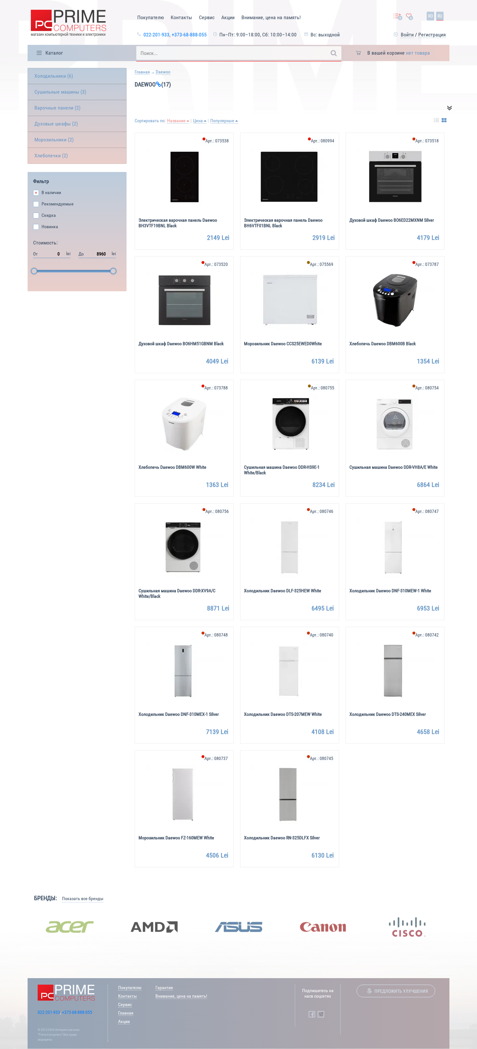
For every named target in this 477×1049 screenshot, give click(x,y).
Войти (407, 35)
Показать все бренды (83, 898)
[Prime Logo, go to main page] (68, 24)
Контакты (181, 17)
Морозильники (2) (54, 140)
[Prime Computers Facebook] (312, 1014)
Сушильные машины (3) (60, 92)
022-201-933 (156, 35)
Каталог (54, 53)
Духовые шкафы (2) (56, 124)
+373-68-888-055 (189, 35)
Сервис (206, 17)
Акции (228, 17)
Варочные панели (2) (57, 108)
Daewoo (163, 71)
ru (439, 16)
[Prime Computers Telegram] (321, 1014)
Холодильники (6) (53, 76)
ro (430, 16)
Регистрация (432, 35)
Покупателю (150, 17)
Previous (22, 927)
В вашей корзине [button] (398, 53)
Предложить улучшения (401, 991)
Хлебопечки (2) (51, 155)
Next (454, 927)
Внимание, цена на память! (271, 17)
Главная (142, 71)
